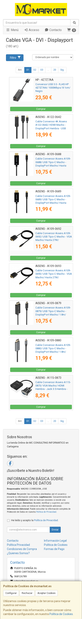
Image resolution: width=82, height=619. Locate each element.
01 (27, 69)
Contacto (55, 30)
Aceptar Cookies (46, 593)
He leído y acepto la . (35, 520)
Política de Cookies (61, 614)
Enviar (55, 529)
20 (54, 69)
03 (41, 69)
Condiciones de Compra (22, 549)
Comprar (41, 109)
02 (34, 69)
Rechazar (27, 593)
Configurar (11, 593)
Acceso (33, 30)
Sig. (62, 69)
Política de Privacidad (46, 512)
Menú (14, 30)
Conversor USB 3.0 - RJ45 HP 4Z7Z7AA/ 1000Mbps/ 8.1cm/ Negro (52, 88)
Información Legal (55, 540)
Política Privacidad (18, 544)
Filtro (13, 57)
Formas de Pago (54, 549)
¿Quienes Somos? (18, 553)
